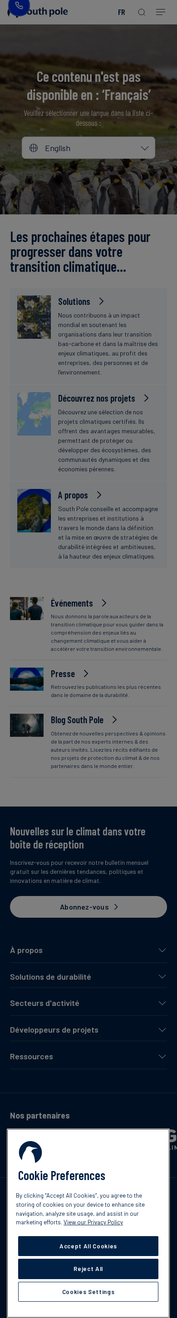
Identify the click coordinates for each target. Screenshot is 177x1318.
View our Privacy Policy (93, 1222)
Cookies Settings (88, 1291)
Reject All (88, 1268)
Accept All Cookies (88, 1246)
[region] (88, 1223)
